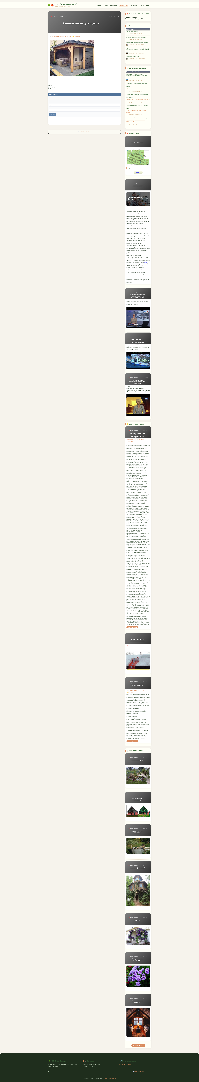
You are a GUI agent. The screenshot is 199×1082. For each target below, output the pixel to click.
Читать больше (84, 132)
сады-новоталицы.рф (110, 1078)
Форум (141, 5)
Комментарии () (53, 94)
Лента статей (123, 5)
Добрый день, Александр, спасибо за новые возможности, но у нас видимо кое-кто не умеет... (137, 107)
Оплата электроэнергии (132, 31)
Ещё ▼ (148, 5)
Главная (98, 5)
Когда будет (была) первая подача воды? (136, 37)
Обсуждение (133, 5)
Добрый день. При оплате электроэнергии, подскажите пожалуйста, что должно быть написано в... (137, 85)
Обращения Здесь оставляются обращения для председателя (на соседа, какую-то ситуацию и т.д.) (138, 49)
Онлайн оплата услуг (125, 1064)
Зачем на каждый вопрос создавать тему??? (137, 118)
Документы (113, 5)
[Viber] (66, 1071)
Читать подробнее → (132, 627)
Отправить (52, 114)
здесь (145, 262)
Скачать (137, 172)
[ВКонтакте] (59, 1071)
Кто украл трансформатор (132, 56)
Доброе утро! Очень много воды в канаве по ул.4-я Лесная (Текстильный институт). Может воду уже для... (137, 96)
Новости (105, 5)
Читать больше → (138, 1045)
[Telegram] (70, 1071)
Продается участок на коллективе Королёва (137, 42)
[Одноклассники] (62, 1071)
